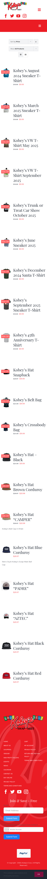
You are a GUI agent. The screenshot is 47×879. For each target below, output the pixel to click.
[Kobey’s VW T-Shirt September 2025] (6, 169)
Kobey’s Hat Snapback (23, 372)
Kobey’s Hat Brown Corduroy (27, 487)
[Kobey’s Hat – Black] (6, 453)
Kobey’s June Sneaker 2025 (24, 242)
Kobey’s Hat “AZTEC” (23, 616)
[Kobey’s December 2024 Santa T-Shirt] (6, 269)
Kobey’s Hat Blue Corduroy (27, 550)
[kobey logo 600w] (23, 713)
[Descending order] (36, 41)
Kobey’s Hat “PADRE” (23, 586)
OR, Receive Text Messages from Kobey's (21, 825)
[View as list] (25, 54)
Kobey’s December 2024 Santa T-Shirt (29, 272)
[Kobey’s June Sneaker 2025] (6, 239)
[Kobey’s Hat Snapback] (6, 369)
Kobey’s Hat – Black (25, 457)
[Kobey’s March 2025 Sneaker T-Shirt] (6, 104)
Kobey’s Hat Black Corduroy (28, 645)
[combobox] (6, 829)
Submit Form (11, 818)
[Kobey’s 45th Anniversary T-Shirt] (6, 334)
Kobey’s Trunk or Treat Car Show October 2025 (28, 210)
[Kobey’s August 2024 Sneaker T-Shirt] (6, 69)
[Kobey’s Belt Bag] (6, 399)
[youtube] (18, 16)
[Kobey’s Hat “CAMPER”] (6, 513)
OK (39, 874)
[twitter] (12, 16)
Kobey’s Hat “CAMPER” (23, 517)
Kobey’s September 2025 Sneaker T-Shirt (26, 304)
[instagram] (25, 16)
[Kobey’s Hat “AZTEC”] (6, 612)
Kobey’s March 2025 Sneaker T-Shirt (26, 110)
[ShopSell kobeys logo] (15, 3)
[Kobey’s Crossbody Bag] (6, 423)
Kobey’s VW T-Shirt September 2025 (27, 175)
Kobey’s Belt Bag (27, 399)
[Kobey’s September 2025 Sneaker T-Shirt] (6, 299)
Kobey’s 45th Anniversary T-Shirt (26, 339)
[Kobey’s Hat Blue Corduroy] (6, 546)
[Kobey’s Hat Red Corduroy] (6, 672)
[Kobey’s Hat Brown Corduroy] (6, 483)
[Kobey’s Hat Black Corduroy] (6, 642)
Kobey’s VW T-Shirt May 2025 (25, 143)
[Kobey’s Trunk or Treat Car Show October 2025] (6, 204)
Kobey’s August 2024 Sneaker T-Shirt (27, 75)
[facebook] (6, 16)
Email (6, 805)
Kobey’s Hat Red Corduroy (27, 675)
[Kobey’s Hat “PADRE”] (6, 582)
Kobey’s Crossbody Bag (29, 427)
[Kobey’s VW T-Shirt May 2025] (6, 139)
